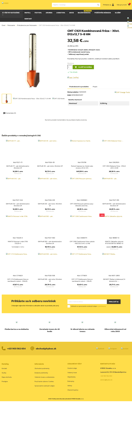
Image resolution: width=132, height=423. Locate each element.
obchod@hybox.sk (46, 348)
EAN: (69, 95)
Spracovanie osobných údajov (45, 386)
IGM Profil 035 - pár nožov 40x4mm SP (50, 205)
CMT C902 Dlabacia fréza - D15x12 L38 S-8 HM (114, 167)
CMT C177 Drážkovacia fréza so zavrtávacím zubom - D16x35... (82, 280)
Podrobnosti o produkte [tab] (79, 86)
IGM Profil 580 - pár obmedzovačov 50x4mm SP (50, 242)
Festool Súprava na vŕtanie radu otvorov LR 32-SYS (82, 167)
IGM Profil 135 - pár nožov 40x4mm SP (50, 166)
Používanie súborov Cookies (44, 381)
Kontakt (4, 368)
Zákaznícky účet (74, 364)
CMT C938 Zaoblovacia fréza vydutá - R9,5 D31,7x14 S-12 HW (82, 242)
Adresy (69, 385)
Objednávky (71, 377)
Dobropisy (70, 381)
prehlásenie (102, 306)
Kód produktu (72, 92)
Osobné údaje (72, 368)
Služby (4, 373)
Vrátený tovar (72, 372)
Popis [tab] (95, 86)
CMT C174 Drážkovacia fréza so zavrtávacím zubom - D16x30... (17, 280)
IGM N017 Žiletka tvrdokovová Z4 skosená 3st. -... (114, 280)
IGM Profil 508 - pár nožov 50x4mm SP (50, 280)
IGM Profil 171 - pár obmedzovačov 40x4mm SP (17, 167)
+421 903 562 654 (16, 348)
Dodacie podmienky (41, 373)
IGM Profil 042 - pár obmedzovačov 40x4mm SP (18, 205)
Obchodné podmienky (42, 368)
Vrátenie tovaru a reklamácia (44, 377)
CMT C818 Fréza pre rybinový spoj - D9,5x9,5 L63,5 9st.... (82, 205)
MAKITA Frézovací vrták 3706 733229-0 (18, 242)
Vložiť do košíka (83, 67)
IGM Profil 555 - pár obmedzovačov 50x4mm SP (114, 205)
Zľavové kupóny (72, 390)
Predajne (5, 381)
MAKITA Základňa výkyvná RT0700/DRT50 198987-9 (114, 242)
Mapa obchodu (7, 377)
